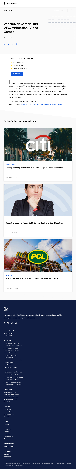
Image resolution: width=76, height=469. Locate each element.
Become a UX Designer (10, 392)
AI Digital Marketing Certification (12, 384)
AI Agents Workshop (9, 362)
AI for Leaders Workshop (11, 353)
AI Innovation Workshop (10, 367)
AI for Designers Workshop (11, 350)
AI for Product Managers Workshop (13, 346)
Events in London (8, 333)
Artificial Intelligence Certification (13, 375)
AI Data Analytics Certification (12, 380)
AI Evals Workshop (9, 357)
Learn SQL (6, 417)
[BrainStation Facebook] (8, 323)
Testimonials (7, 456)
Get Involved (7, 429)
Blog (5, 439)
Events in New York (9, 331)
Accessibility (69, 463)
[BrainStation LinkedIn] (4, 322)
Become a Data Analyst (10, 399)
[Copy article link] (17, 44)
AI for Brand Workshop (10, 355)
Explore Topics (59, 10)
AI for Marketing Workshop (11, 348)
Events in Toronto (8, 335)
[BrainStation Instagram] (16, 323)
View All (6, 402)
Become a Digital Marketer (11, 397)
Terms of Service (60, 463)
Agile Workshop (8, 365)
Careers (6, 427)
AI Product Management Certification (14, 377)
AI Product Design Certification (12, 382)
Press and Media (8, 436)
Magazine (6, 431)
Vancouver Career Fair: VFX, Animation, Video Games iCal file (41, 104)
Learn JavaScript (8, 412)
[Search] (71, 10)
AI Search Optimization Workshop (13, 360)
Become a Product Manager (11, 394)
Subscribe (16, 74)
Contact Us (7, 434)
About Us (6, 424)
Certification (7, 454)
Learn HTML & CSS (9, 414)
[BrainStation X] (12, 323)
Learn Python (7, 409)
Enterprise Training (9, 446)
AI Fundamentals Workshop (11, 343)
